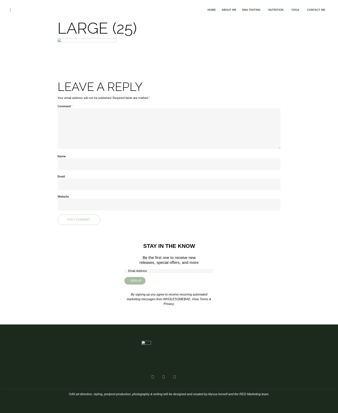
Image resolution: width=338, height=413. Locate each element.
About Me (229, 9)
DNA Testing (251, 9)
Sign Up (135, 280)
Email (61, 176)
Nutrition (275, 9)
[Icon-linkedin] (185, 377)
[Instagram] (163, 377)
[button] (252, 10)
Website (63, 196)
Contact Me (316, 9)
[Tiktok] (174, 377)
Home (212, 9)
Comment (65, 106)
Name (62, 156)
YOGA (295, 9)
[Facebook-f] (152, 377)
